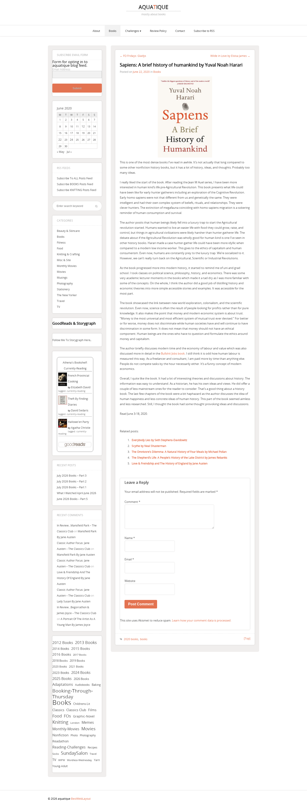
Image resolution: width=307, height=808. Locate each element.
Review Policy (158, 31)
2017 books (79, 654)
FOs (67, 716)
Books (112, 31)
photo (74, 735)
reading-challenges (69, 747)
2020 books (59, 666)
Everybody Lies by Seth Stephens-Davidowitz (159, 440)
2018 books (60, 661)
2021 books (76, 666)
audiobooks (82, 684)
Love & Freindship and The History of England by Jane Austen (73, 578)
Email (129, 559)
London (75, 722)
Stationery (63, 289)
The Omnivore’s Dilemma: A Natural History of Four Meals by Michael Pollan (179, 451)
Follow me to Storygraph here (71, 340)
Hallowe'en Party (78, 422)
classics (58, 710)
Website (130, 581)
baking (96, 685)
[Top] (247, 638)
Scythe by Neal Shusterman (149, 446)
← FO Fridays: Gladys (133, 56)
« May (60, 151)
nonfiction (60, 735)
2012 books (62, 642)
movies (88, 729)
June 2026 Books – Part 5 (72, 499)
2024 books (81, 672)
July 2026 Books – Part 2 (72, 481)
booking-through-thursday (72, 693)
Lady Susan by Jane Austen (73, 601)
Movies (61, 271)
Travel (61, 301)
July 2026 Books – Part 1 (72, 487)
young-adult (60, 766)
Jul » (69, 151)
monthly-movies (65, 729)
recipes (92, 747)
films (92, 710)
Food (60, 248)
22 (60, 139)
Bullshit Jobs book (173, 353)
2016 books (61, 654)
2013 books (86, 642)
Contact (180, 31)
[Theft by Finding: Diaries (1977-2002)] (62, 403)
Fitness (61, 242)
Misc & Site (64, 260)
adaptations (62, 684)
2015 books (80, 648)
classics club (76, 710)
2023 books (60, 672)
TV (58, 307)
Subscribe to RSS (204, 31)
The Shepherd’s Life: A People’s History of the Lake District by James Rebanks (179, 457)
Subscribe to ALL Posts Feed (74, 178)
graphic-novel (84, 716)
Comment (132, 502)
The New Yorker (67, 295)
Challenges (132, 31)
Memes (88, 722)
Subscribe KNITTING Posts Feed (76, 190)
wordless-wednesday (79, 760)
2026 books (81, 679)
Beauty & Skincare (68, 231)
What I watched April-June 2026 (76, 493)
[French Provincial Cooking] (62, 385)
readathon (60, 741)
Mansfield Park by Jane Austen (76, 554)
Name (130, 538)
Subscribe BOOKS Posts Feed (75, 184)
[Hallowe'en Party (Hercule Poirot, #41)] (62, 426)
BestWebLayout (81, 798)
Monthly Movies (67, 266)
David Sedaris (79, 410)
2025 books (62, 678)
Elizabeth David (80, 387)
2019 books (77, 661)
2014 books (60, 648)
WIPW (61, 760)
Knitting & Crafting (68, 254)
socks (55, 753)
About (96, 31)
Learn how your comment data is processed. (201, 620)
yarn (97, 760)
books (61, 702)
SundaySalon (74, 753)
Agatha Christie (80, 427)
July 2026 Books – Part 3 (72, 475)
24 (71, 139)
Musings (62, 277)
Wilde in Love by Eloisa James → (230, 56)
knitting (60, 722)
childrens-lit (81, 704)
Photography (65, 283)
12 (83, 126)
